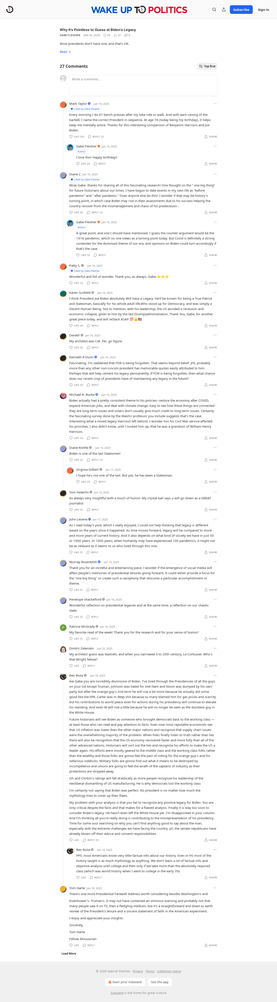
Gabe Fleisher (70, 35)
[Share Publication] (223, 9)
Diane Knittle (78, 447)
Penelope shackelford (85, 599)
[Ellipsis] (215, 103)
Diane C (75, 174)
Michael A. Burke (82, 394)
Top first (210, 66)
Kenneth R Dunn (81, 357)
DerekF (74, 335)
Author (82, 151)
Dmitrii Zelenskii (81, 648)
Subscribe (241, 9)
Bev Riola (76, 675)
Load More (68, 953)
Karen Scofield (79, 292)
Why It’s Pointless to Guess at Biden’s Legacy (98, 29)
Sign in (263, 9)
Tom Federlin (79, 492)
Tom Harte (77, 888)
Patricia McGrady (82, 626)
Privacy (138, 971)
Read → (65, 51)
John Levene (78, 519)
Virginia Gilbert (87, 469)
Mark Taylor (78, 103)
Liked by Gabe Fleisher (87, 108)
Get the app (160, 982)
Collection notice (169, 971)
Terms (150, 971)
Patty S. (74, 265)
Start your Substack (127, 982)
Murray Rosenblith (83, 562)
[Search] (214, 9)
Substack (117, 993)
